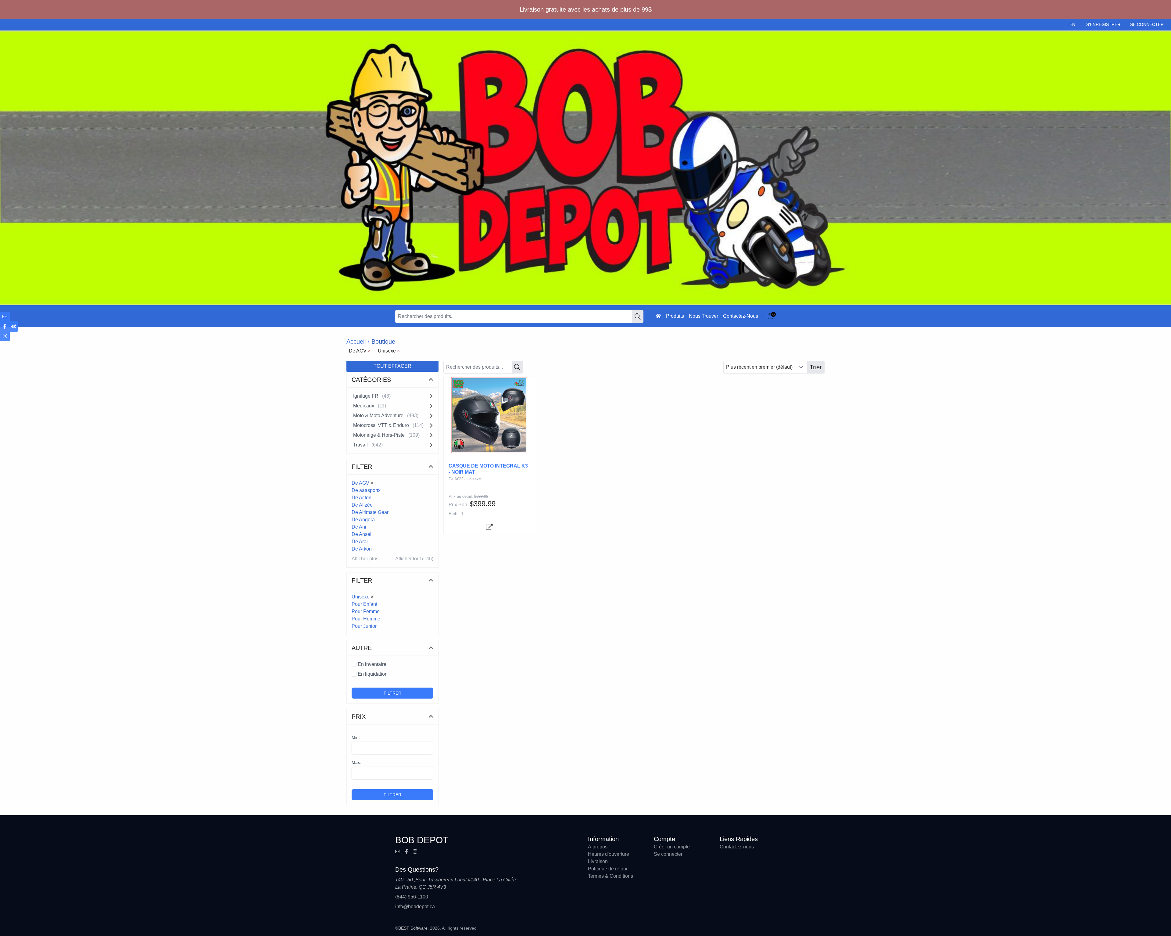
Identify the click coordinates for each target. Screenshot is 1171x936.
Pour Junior (364, 626)
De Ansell (362, 534)
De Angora (363, 519)
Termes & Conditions (610, 876)
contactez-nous (740, 316)
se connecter (1147, 24)
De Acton (361, 497)
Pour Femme (366, 611)
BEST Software (413, 928)
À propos (597, 846)
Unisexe (361, 596)
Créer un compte (672, 846)
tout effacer (392, 366)
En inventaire (372, 664)
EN (1072, 24)
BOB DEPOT (421, 840)
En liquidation (373, 674)
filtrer (392, 693)
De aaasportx (366, 490)
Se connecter (668, 854)
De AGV (360, 483)
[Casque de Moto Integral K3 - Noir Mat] (489, 415)
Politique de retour (608, 868)
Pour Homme (366, 618)
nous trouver (703, 316)
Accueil (356, 341)
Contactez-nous (737, 846)
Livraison (598, 861)
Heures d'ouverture (608, 854)
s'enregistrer (1103, 24)
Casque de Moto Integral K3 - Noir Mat (488, 469)
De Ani (359, 526)
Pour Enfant (364, 604)
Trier (816, 367)
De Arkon (362, 548)
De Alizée (362, 505)
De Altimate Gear (370, 512)
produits (675, 316)
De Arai (360, 541)
